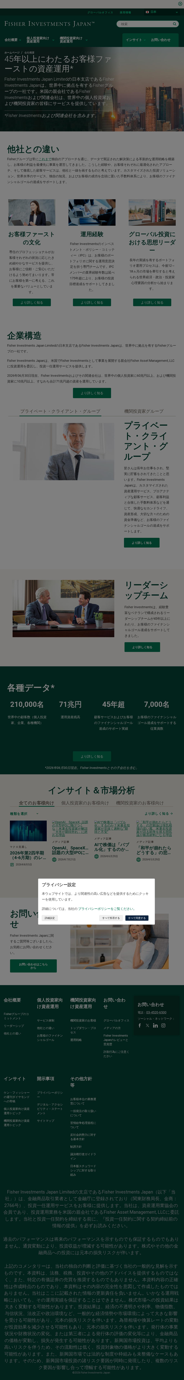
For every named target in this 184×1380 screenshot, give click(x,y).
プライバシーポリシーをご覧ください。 (107, 909)
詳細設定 (50, 918)
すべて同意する (137, 918)
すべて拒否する (111, 918)
